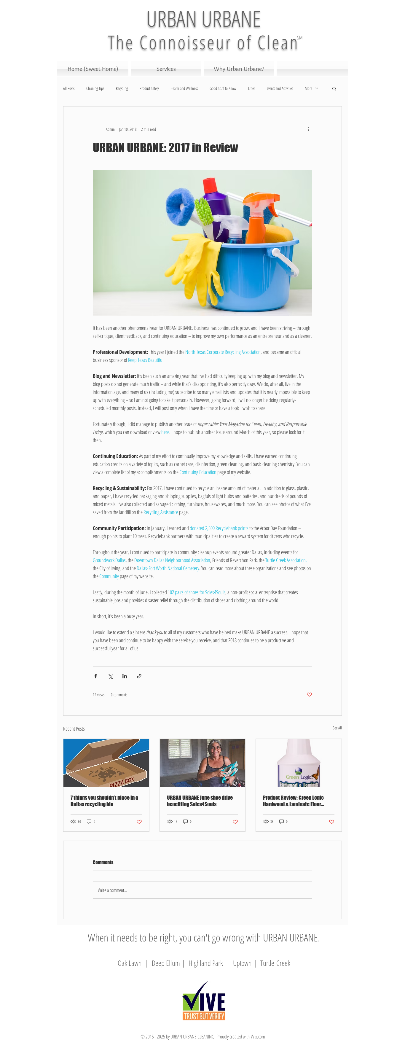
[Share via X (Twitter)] (110, 676)
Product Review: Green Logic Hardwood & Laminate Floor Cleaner (293, 800)
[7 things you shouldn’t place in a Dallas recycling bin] (106, 763)
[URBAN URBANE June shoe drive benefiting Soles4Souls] (202, 763)
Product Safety (149, 88)
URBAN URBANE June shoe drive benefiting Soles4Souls (200, 800)
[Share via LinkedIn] (124, 676)
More (308, 88)
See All (337, 728)
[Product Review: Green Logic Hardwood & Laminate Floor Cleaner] (299, 763)
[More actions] (308, 129)
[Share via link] (139, 676)
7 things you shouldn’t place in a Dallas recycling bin (104, 800)
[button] (334, 88)
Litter (251, 88)
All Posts (68, 88)
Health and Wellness (184, 88)
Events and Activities (280, 88)
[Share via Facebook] (95, 676)
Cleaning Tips (95, 88)
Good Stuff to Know (223, 88)
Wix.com (258, 1036)
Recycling (122, 88)
